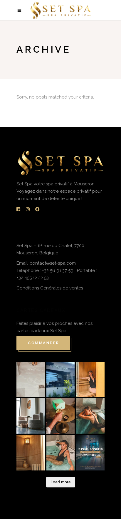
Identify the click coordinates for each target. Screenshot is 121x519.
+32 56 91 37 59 (58, 270)
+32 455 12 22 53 (32, 277)
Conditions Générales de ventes (49, 288)
